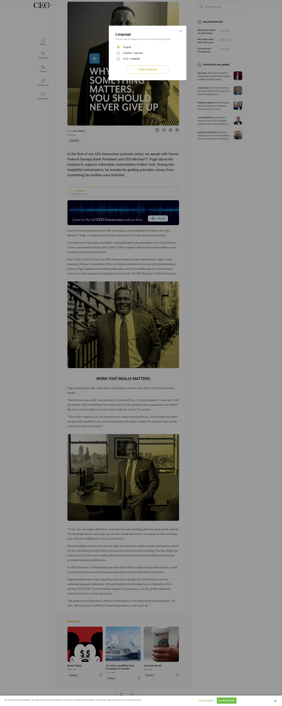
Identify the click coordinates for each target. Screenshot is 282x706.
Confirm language (147, 69)
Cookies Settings (206, 700)
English (127, 47)
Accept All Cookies (226, 700)
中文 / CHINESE (131, 58)
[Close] (275, 701)
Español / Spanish (133, 53)
